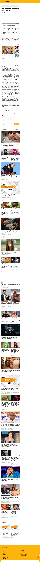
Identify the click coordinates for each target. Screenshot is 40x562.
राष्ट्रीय (6, 5)
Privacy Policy (23, 555)
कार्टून (4, 555)
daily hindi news (6, 118)
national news (10, 116)
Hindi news (5, 116)
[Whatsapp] (10, 110)
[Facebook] (18, 16)
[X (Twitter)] (18, 18)
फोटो (3, 551)
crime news (12, 118)
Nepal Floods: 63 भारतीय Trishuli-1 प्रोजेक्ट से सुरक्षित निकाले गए (6, 532)
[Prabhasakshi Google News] (18, 25)
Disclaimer (23, 553)
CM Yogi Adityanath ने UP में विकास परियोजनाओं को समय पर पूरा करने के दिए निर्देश (14, 533)
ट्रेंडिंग (3, 550)
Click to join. (13, 113)
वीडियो (4, 553)
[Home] (3, 5)
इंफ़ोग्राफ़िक (5, 554)
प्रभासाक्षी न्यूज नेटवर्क (5, 25)
